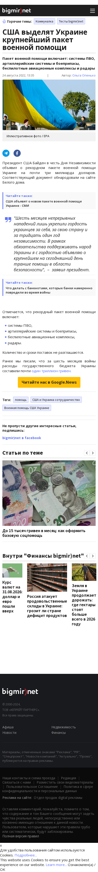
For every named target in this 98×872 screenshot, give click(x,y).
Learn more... (56, 864)
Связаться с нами (16, 782)
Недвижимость (63, 727)
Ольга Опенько (84, 75)
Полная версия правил (20, 836)
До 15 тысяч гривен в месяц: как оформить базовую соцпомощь (43, 533)
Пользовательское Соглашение (32, 786)
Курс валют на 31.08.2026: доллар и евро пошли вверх (12, 596)
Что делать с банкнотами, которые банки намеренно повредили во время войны (49, 290)
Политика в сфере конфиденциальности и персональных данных (47, 788)
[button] (87, 453)
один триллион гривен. (51, 370)
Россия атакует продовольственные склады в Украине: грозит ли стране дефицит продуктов (47, 606)
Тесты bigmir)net (71, 21)
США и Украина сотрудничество (56, 400)
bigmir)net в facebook (21, 438)
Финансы (58, 732)
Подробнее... (26, 855)
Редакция (68, 778)
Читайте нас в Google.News (49, 382)
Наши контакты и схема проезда (28, 778)
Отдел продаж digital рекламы (58, 797)
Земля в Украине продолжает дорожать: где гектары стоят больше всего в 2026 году (84, 605)
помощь (21, 400)
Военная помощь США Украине (26, 408)
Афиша (8, 727)
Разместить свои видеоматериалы (65, 782)
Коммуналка (44, 21)
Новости (9, 732)
